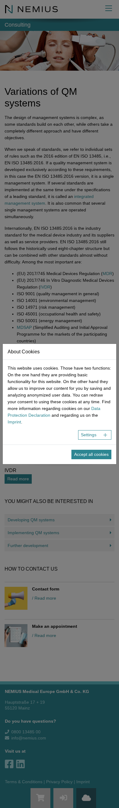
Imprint (14, 421)
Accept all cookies (91, 454)
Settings (88, 434)
